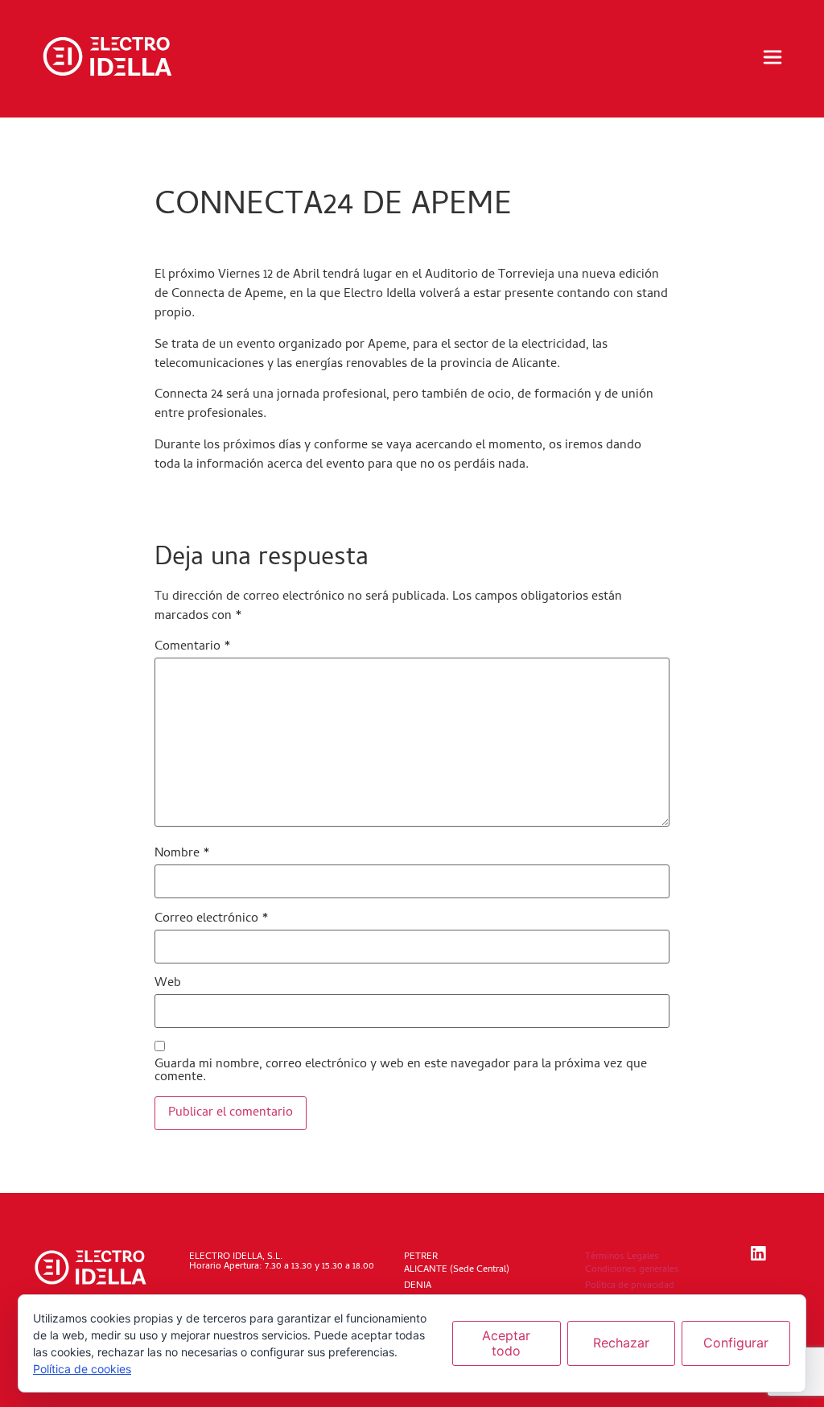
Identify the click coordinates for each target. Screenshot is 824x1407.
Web (167, 983)
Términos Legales (622, 1257)
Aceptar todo (506, 1343)
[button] (772, 58)
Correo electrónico (211, 919)
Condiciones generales (632, 1270)
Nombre (182, 854)
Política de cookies (82, 1369)
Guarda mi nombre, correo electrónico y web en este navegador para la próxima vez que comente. (400, 1071)
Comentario (192, 647)
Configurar (735, 1343)
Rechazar (621, 1343)
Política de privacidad (629, 1286)
